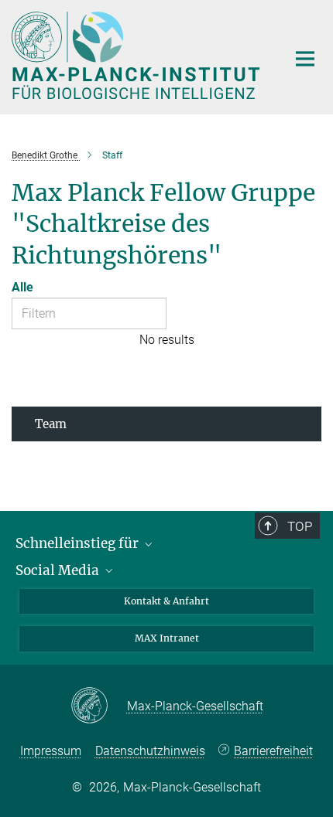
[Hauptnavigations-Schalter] (305, 58)
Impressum (50, 751)
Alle (22, 287)
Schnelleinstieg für (78, 543)
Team (51, 424)
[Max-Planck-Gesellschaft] (98, 706)
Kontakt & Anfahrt (166, 601)
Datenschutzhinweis (150, 751)
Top (299, 526)
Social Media (58, 570)
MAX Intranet (167, 638)
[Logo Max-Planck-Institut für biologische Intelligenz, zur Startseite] (137, 55)
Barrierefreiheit (273, 751)
